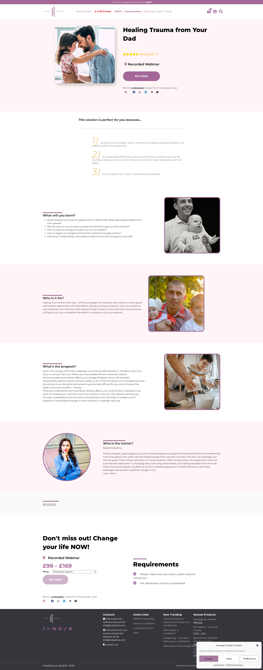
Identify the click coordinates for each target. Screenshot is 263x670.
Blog (168, 11)
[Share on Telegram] (152, 92)
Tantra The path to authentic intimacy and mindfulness (176, 622)
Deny (229, 658)
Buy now (55, 579)
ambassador (138, 88)
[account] (215, 11)
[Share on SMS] (157, 92)
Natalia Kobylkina (112, 448)
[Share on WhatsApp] (140, 92)
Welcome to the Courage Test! (180, 646)
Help (135, 633)
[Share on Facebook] (134, 92)
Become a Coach (153, 11)
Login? (148, 2)
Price (46, 571)
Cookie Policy (219, 665)
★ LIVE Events (103, 11)
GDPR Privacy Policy (234, 665)
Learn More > (110, 473)
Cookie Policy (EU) (143, 628)
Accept (208, 658)
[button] (257, 645)
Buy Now (141, 76)
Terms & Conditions (144, 623)
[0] (209, 12)
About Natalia (83, 11)
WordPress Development (190, 665)
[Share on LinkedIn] (146, 92)
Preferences (249, 658)
